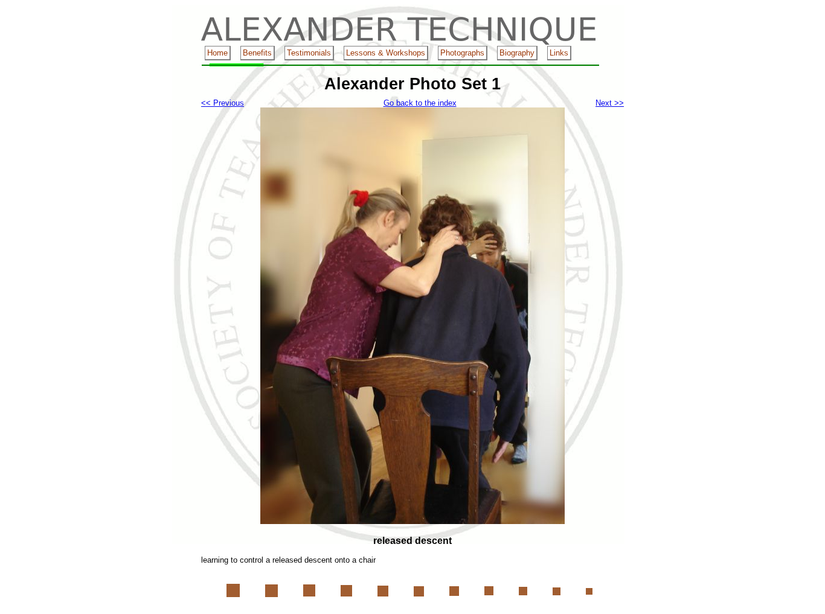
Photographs (462, 52)
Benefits (257, 52)
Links (559, 52)
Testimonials (309, 52)
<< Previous (222, 102)
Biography (516, 52)
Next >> (609, 102)
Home (217, 52)
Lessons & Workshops (385, 52)
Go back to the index (420, 102)
